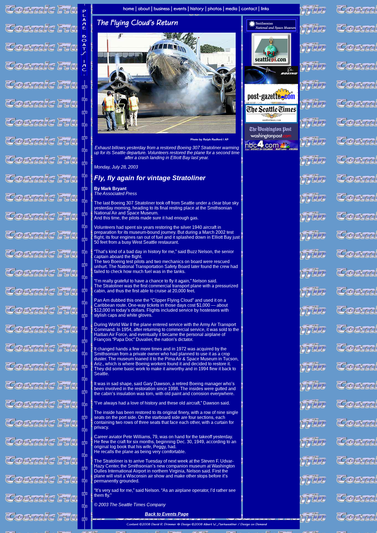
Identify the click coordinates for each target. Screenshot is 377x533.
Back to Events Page (167, 514)
